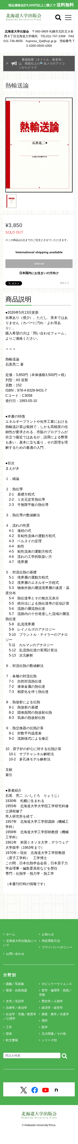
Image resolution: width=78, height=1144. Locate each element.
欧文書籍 (12, 1040)
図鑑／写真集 (15, 984)
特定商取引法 (51, 940)
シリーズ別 (49, 1040)
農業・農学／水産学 (55, 1014)
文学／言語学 (15, 1001)
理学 (45, 1020)
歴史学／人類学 (52, 1001)
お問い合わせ (15, 953)
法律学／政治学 (16, 1007)
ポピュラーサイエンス (57, 984)
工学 (9, 1027)
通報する (64, 283)
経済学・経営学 (52, 1007)
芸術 (9, 1033)
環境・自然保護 (16, 990)
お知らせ (48, 934)
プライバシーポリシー (57, 947)
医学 (45, 1027)
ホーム (10, 934)
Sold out (39, 263)
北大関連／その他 (54, 1033)
